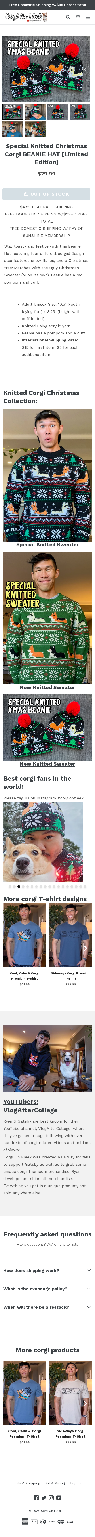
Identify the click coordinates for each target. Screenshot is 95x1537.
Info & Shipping (27, 1483)
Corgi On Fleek (51, 1510)
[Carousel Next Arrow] (84, 69)
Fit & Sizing (55, 1483)
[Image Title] (47, 1058)
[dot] (10, 886)
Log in (75, 1483)
